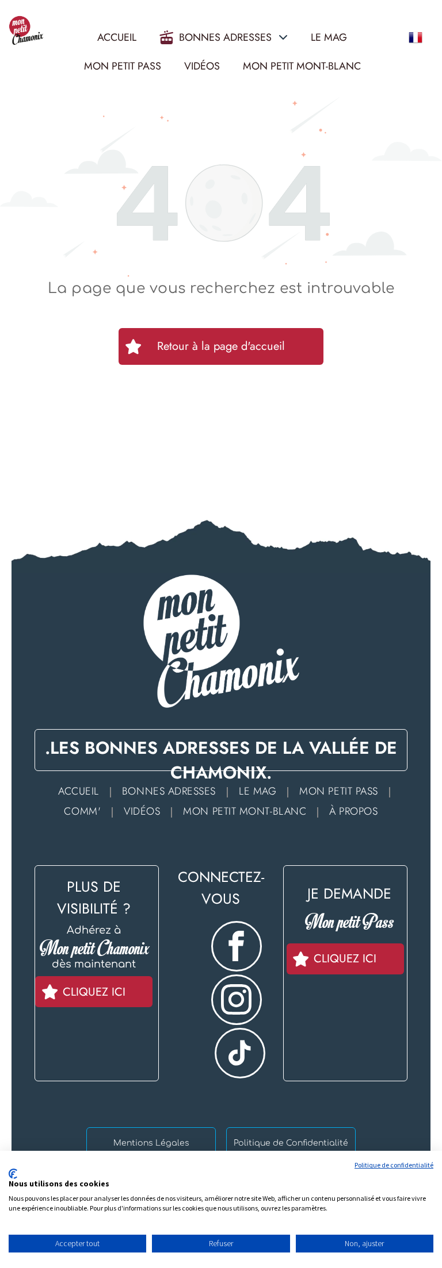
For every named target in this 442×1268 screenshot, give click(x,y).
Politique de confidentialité (394, 1165)
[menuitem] (81, 791)
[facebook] (236, 947)
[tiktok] (240, 1054)
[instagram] (236, 1001)
